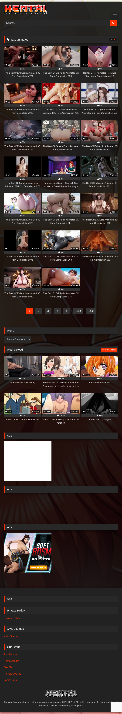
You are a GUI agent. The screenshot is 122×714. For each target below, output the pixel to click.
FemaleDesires (12, 673)
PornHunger (11, 654)
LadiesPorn (10, 680)
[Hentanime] (61, 9)
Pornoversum (11, 661)
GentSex (9, 667)
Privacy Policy (12, 618)
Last (91, 311)
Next (78, 311)
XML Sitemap (11, 636)
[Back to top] (112, 704)
